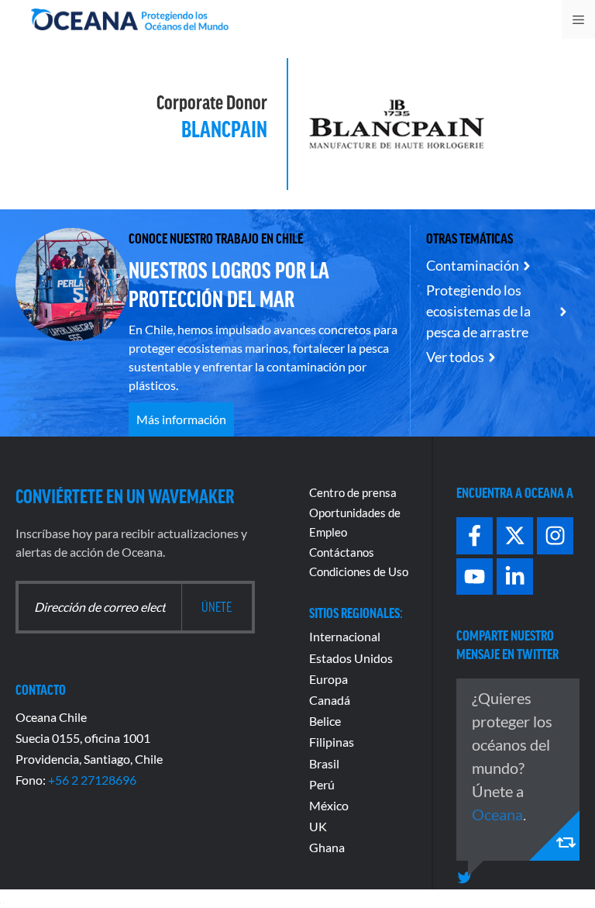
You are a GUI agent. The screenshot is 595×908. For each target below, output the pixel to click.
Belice (325, 720)
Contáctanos (341, 552)
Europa (328, 679)
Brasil (324, 763)
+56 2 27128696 (92, 779)
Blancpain (224, 128)
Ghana (327, 847)
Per (318, 784)
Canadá (329, 699)
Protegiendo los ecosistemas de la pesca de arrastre (478, 310)
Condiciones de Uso (358, 571)
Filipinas (331, 741)
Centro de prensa (353, 492)
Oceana (497, 814)
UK (318, 826)
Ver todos (455, 356)
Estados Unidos (351, 658)
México (329, 805)
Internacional (344, 636)
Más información (181, 419)
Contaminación (472, 265)
